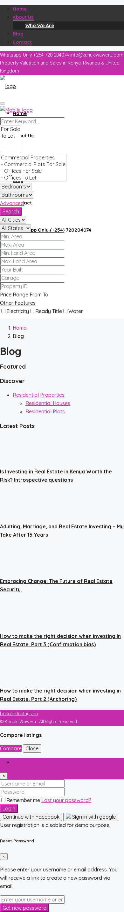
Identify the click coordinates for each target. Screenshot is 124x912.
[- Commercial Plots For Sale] (33, 164)
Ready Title (48, 311)
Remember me (23, 800)
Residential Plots (45, 411)
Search (11, 211)
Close (31, 748)
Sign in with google (93, 817)
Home (20, 9)
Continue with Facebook (31, 817)
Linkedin (8, 713)
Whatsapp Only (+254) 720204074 (52, 230)
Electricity (17, 311)
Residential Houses (47, 403)
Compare (11, 748)
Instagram (27, 713)
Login (9, 808)
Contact (22, 42)
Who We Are (39, 25)
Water (75, 311)
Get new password (24, 908)
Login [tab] (19, 762)
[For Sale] (10, 129)
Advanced (12, 203)
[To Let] (10, 136)
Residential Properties (39, 395)
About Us (23, 17)
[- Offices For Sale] (33, 171)
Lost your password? (66, 800)
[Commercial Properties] (33, 157)
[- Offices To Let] (33, 177)
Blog (18, 34)
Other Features (18, 303)
